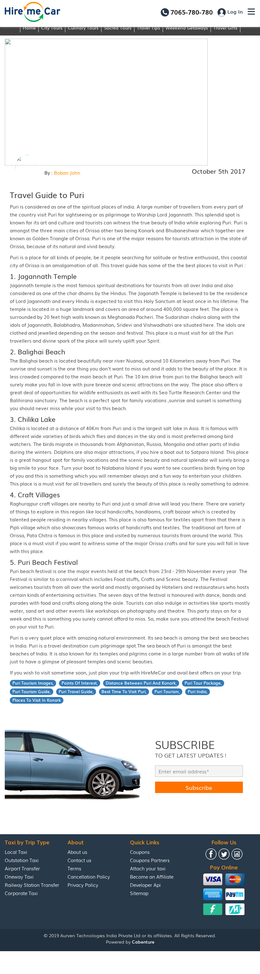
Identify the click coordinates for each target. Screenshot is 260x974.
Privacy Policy (83, 884)
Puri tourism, (167, 691)
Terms (74, 868)
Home (29, 27)
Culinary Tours (83, 27)
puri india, (197, 691)
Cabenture (143, 942)
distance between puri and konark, (141, 683)
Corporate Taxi (21, 893)
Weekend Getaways (187, 27)
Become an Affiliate (151, 876)
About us (77, 851)
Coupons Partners (150, 860)
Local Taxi (16, 851)
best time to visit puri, (123, 691)
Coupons (140, 851)
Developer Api (145, 884)
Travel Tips (148, 27)
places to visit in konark (36, 700)
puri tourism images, (33, 683)
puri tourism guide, (31, 691)
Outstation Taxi (22, 860)
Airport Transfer (22, 868)
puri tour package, (203, 683)
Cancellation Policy (89, 876)
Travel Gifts (225, 27)
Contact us (79, 860)
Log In (234, 11)
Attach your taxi (148, 868)
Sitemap (139, 893)
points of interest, (80, 683)
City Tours (51, 27)
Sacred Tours (118, 27)
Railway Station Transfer (32, 884)
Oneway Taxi (19, 876)
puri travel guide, (76, 691)
